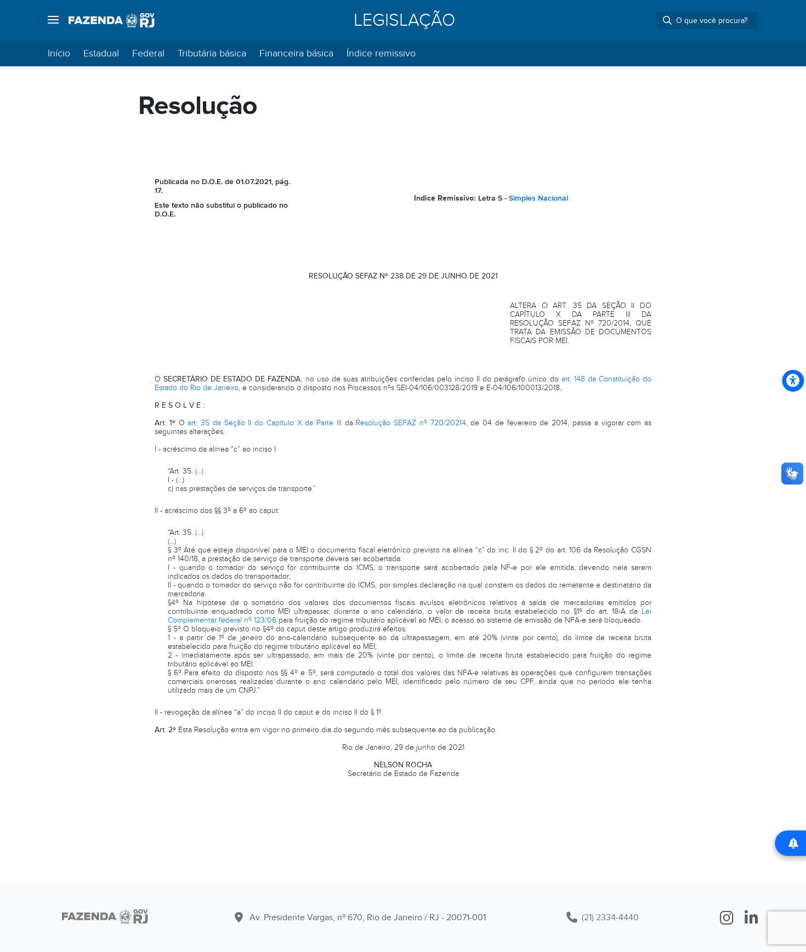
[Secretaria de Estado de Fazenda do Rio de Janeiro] (105, 918)
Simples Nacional (538, 198)
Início (59, 53)
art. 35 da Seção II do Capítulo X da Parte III (265, 422)
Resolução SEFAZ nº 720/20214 (411, 422)
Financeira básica (296, 53)
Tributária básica (212, 53)
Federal (148, 53)
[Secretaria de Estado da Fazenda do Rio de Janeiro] (112, 20)
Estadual (101, 53)
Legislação (404, 20)
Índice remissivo (381, 53)
